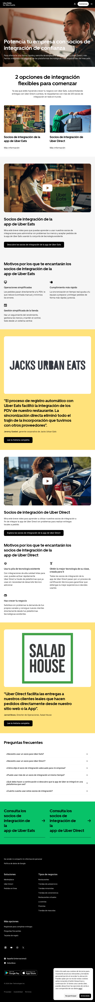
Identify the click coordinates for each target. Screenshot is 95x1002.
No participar (70, 996)
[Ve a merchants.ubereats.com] (9, 3)
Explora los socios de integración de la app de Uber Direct (33, 533)
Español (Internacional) (16, 959)
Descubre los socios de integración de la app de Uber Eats (34, 244)
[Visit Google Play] (12, 973)
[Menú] (91, 4)
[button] (47, 188)
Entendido (85, 996)
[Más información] (24, 119)
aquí (80, 988)
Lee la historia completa (18, 440)
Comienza (83, 4)
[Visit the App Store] (29, 973)
